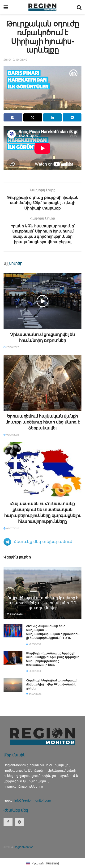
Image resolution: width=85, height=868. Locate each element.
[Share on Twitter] (32, 117)
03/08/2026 (12, 434)
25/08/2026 (16, 614)
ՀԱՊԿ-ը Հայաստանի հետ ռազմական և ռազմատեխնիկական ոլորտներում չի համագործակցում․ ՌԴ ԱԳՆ (53, 632)
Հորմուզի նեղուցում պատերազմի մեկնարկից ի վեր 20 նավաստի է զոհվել (52, 684)
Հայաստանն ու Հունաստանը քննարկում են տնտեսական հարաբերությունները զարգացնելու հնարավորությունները (42, 512)
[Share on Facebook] (13, 117)
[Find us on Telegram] (19, 822)
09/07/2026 (12, 528)
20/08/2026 (12, 347)
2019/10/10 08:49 (15, 59)
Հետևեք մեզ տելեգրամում (42, 541)
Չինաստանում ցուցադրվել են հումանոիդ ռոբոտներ (42, 337)
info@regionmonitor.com (32, 800)
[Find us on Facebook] (8, 822)
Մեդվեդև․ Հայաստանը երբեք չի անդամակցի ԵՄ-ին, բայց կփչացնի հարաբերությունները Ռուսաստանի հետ (53, 659)
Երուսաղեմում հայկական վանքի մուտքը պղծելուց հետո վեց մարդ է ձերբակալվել (42, 422)
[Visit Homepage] (42, 7)
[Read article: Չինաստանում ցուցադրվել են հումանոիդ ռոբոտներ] (42, 301)
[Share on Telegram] (72, 117)
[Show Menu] (6, 7)
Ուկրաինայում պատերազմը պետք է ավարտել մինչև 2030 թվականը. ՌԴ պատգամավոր (42, 602)
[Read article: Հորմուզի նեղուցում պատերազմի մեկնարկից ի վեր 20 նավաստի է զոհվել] (13, 685)
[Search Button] (79, 7)
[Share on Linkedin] (52, 117)
